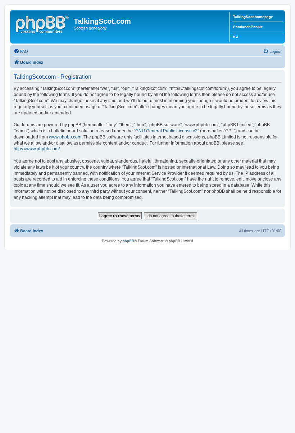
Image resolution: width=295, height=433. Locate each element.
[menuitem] (21, 51)
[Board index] (43, 23)
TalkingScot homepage (253, 17)
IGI (235, 37)
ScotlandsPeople (248, 27)
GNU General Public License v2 (166, 130)
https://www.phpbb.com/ (37, 148)
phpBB (128, 241)
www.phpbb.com (65, 137)
